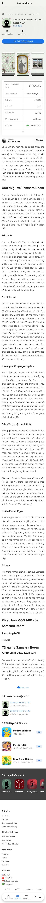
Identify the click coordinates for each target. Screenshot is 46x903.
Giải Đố (20, 14)
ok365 (7, 889)
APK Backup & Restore (11, 844)
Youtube (5, 865)
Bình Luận (24, 688)
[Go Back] (3, 3)
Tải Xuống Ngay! (23, 41)
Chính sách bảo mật (10, 827)
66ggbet (39, 889)
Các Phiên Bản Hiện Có (16, 696)
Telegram (5, 854)
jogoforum (28, 889)
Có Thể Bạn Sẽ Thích (15, 723)
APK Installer (7, 840)
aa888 (17, 889)
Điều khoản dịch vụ (9, 823)
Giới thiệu (5, 816)
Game (11, 14)
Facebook (6, 861)
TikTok (4, 857)
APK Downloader (8, 836)
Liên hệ (5, 819)
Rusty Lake (17, 26)
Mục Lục (39, 140)
